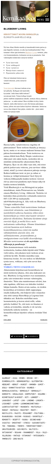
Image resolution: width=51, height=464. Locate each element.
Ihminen (32, 384)
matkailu (14, 410)
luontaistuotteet (10, 406)
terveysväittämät (34, 426)
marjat (5, 410)
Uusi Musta (22, 429)
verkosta (7, 178)
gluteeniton (37, 381)
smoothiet (16, 422)
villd (44, 432)
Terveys (20, 426)
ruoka (25, 419)
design (29, 378)
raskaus (27, 416)
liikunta (39, 400)
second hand (35, 419)
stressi (26, 422)
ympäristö (6, 438)
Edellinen (7, 320)
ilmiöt (41, 384)
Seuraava (43, 320)
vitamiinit (26, 435)
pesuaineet (27, 413)
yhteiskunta (38, 435)
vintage (16, 435)
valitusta (33, 429)
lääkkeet (34, 397)
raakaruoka (7, 416)
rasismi (18, 416)
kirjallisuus (18, 394)
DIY (36, 378)
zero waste (18, 438)
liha (23, 400)
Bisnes (22, 378)
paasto (18, 413)
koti (27, 397)
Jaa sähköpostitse (33, 336)
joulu (4, 387)
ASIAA (15, 378)
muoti (33, 410)
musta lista (7, 413)
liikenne (30, 400)
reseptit (16, 419)
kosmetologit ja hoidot (12, 397)
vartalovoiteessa (23, 144)
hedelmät (6, 384)
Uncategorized (8, 429)
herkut (15, 384)
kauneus (30, 387)
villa (38, 432)
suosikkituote (38, 422)
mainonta (25, 406)
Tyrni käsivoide (9, 88)
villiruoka (6, 435)
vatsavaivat (7, 432)
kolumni (41, 394)
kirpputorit (30, 394)
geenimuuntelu (23, 381)
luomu (16, 403)
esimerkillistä (8, 381)
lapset (16, 400)
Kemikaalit (36, 390)
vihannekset (28, 432)
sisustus (6, 422)
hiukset (24, 384)
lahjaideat (6, 400)
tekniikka (11, 426)
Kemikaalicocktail (10, 390)
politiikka (38, 413)
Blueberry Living (31, 52)
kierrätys (6, 394)
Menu (40, 19)
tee (3, 426)
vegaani (18, 432)
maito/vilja (36, 406)
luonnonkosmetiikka (30, 403)
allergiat (6, 378)
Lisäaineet (6, 403)
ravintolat (38, 416)
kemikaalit (24, 390)
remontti (6, 419)
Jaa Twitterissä (18, 336)
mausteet (24, 410)
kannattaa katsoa (17, 387)
